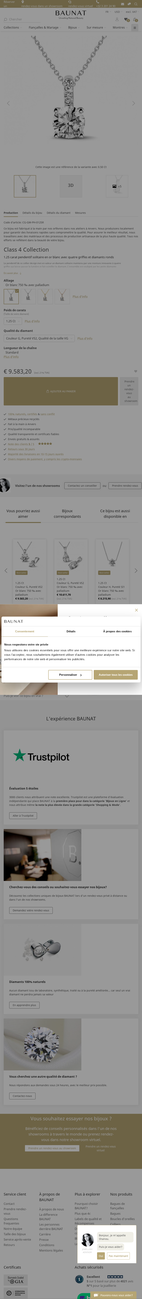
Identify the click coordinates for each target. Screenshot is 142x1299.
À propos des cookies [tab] (117, 631)
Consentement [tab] (24, 631)
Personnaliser (68, 674)
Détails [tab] (71, 631)
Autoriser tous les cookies (116, 674)
